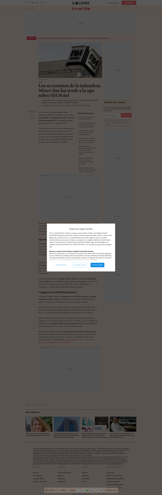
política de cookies (96, 244)
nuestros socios (77, 233)
